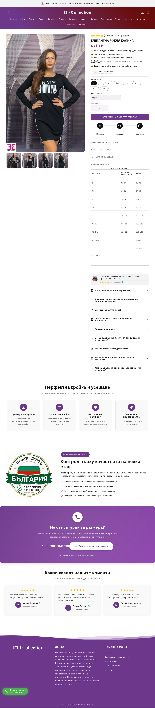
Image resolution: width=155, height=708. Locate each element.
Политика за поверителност (117, 657)
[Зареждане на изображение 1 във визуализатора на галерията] (14, 160)
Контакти (108, 670)
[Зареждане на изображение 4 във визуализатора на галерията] (61, 160)
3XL (127, 83)
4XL (136, 83)
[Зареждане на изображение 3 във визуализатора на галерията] (45, 160)
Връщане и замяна (113, 665)
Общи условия (111, 661)
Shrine (90, 704)
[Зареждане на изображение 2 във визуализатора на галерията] (29, 160)
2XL (117, 83)
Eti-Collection (73, 704)
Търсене (108, 653)
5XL (94, 88)
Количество (95, 103)
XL (109, 83)
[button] (8, 12)
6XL (104, 88)
